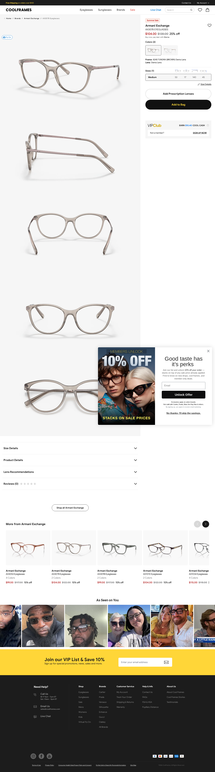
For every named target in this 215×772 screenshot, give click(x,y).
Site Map (133, 765)
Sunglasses (104, 9)
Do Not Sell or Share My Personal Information (111, 765)
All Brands (103, 727)
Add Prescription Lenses (178, 93)
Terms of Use (36, 765)
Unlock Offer (183, 394)
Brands (121, 9)
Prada (101, 697)
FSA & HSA (147, 702)
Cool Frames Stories (176, 697)
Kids (80, 717)
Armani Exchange (31, 18)
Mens (81, 707)
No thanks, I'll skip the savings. (183, 413)
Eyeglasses (86, 9)
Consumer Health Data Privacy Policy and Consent (75, 765)
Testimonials (172, 702)
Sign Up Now (200, 133)
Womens (83, 712)
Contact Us (186, 3)
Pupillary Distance (150, 707)
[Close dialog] (208, 351)
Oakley (102, 722)
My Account (202, 3)
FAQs (144, 697)
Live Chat (155, 9)
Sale (132, 9)
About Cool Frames (175, 692)
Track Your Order (124, 697)
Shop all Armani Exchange (70, 507)
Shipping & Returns (125, 702)
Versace (102, 702)
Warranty (121, 707)
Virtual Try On (85, 722)
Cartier (102, 692)
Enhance (103, 712)
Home (8, 18)
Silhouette (103, 707)
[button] (43, 626)
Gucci (102, 717)
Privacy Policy (49, 765)
